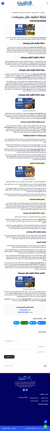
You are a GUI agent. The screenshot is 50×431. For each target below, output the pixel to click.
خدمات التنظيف (44, 398)
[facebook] (27, 390)
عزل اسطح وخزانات (33, 398)
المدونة (14, 428)
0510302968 (23, 310)
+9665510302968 (23, 312)
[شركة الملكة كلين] (25, 3)
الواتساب (24, 300)
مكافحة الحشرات (34, 401)
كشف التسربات (44, 401)
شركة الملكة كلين (26, 299)
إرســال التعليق (9, 356)
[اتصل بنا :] (45, 422)
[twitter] (24, 390)
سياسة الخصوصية (6, 428)
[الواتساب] (45, 426)
